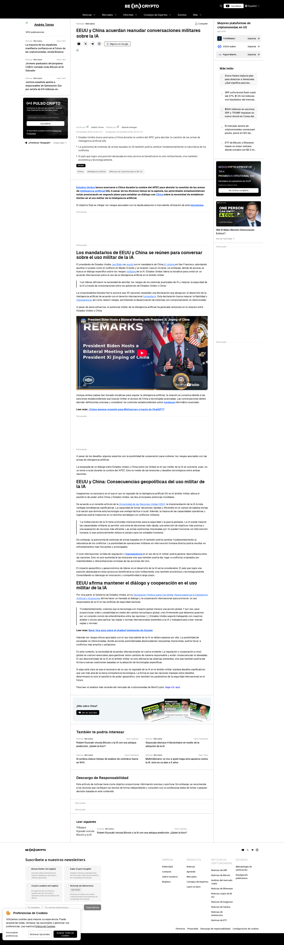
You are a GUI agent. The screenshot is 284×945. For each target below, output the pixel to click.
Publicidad (167, 866)
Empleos (166, 881)
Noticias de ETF (219, 920)
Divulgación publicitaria (242, 876)
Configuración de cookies (246, 928)
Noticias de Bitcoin (220, 875)
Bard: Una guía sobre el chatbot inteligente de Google (121, 630)
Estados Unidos (85, 187)
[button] (43, 873)
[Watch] (238, 213)
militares (131, 271)
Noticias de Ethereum (222, 888)
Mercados (90, 23)
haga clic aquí (172, 687)
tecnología (196, 205)
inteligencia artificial (93, 191)
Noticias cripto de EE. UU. (221, 895)
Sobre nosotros (170, 876)
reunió (130, 264)
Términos (180, 928)
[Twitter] (85, 43)
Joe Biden (117, 264)
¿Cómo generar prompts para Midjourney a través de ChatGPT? (126, 409)
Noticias (80, 23)
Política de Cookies (44, 926)
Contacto (166, 871)
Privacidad (192, 928)
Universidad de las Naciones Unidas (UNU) (142, 504)
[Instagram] (99, 43)
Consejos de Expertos (197, 881)
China (160, 194)
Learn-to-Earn (194, 886)
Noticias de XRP (219, 870)
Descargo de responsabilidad (215, 928)
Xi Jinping (169, 264)
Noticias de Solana (220, 906)
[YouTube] (78, 43)
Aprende (191, 871)
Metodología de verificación (244, 868)
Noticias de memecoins (217, 913)
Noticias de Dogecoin (222, 901)
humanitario (149, 296)
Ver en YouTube (224, 238)
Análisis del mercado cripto (221, 882)
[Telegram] (92, 43)
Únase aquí (58, 142)
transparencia (84, 300)
